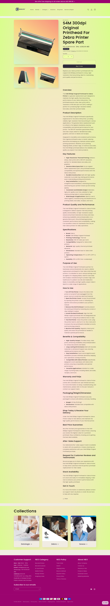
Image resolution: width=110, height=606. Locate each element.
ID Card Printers (39, 568)
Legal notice (70, 601)
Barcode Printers (39, 563)
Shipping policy (51, 601)
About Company (82, 563)
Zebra (54, 544)
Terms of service (42, 601)
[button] (37, 9)
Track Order (59, 563)
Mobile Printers (39, 571)
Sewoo (82, 544)
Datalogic (25, 544)
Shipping (73, 51)
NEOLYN (20, 601)
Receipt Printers (39, 573)
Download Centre (83, 573)
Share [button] (66, 498)
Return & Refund (61, 571)
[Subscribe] (39, 589)
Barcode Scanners (40, 566)
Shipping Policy (60, 568)
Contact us (81, 566)
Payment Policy (60, 573)
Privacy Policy (60, 576)
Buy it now (79, 66)
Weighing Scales (39, 576)
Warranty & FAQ (82, 568)
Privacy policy (34, 601)
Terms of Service (61, 579)
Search (58, 566)
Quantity (65, 53)
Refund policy (26, 601)
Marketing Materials (83, 576)
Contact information (61, 601)
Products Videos (82, 571)
